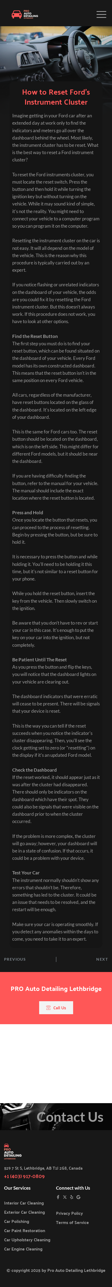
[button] (101, 14)
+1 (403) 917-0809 (24, 1175)
